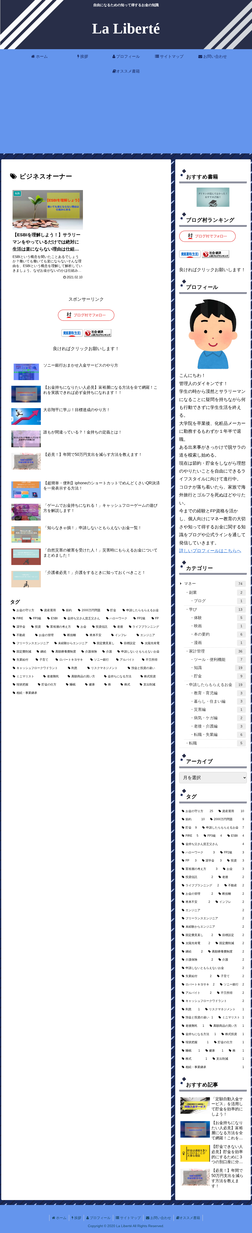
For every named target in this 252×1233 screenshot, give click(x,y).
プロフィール (99, 1218)
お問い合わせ (160, 1218)
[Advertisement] (126, 119)
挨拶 (77, 1218)
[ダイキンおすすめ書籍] (213, 197)
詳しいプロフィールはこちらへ (210, 550)
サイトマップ (130, 1218)
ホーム (60, 1218)
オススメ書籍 (189, 1218)
